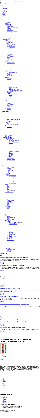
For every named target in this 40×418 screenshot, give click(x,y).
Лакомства (8, 22)
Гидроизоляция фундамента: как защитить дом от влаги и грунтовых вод (14, 257)
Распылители (11, 153)
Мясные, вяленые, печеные (11, 65)
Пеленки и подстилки (13, 225)
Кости (8, 187)
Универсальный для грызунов (12, 31)
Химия (10, 147)
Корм (5, 126)
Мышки (8, 49)
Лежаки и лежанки (10, 70)
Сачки (10, 144)
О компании (4, 11)
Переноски (9, 109)
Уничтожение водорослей (13, 146)
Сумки (8, 110)
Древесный (9, 79)
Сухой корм (7, 100)
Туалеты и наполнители (11, 37)
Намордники (9, 168)
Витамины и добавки (10, 62)
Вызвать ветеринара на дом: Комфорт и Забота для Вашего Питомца (13, 311)
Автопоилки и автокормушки (12, 72)
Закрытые (10, 95)
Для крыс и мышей (10, 26)
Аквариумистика (10, 139)
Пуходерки (11, 232)
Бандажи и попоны (12, 176)
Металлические (9, 75)
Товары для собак (5, 165)
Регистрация (4, 8)
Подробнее (2, 262)
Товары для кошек (5, 39)
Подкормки (9, 121)
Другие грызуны (10, 30)
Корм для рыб (7, 157)
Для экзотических (12, 132)
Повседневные (9, 59)
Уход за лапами (9, 237)
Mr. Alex (3, 336)
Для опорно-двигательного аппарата (13, 178)
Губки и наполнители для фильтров (15, 149)
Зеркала (8, 114)
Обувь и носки (7, 214)
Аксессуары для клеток (9, 112)
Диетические (9, 55)
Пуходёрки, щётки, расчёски (14, 89)
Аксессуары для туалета (13, 94)
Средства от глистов (12, 182)
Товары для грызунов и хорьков (8, 19)
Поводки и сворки (10, 170)
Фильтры (10, 155)
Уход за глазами (9, 235)
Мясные (8, 204)
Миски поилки (9, 36)
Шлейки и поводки (10, 42)
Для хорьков (9, 28)
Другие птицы (11, 133)
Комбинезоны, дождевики (11, 217)
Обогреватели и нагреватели (14, 151)
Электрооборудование (11, 148)
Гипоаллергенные (10, 54)
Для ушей (8, 179)
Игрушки (6, 23)
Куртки (8, 218)
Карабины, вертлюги (10, 167)
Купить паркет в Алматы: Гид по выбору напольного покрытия (12, 327)
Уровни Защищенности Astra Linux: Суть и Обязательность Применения (14, 273)
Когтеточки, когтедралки (11, 91)
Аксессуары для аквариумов (14, 140)
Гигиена (8, 82)
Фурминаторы (11, 233)
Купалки (8, 115)
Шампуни (8, 99)
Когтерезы (10, 228)
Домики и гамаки (10, 34)
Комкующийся (9, 80)
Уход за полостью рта (10, 238)
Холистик (8, 60)
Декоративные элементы (13, 142)
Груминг (8, 33)
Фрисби (8, 191)
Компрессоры (11, 150)
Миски (6, 71)
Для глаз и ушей (9, 45)
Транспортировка (8, 108)
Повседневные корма (8, 24)
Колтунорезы (11, 229)
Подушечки (9, 66)
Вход (3, 7)
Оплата (3, 14)
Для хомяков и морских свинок (12, 27)
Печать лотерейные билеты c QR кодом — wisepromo (10, 288)
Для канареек (11, 131)
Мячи (8, 50)
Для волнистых (11, 128)
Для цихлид (9, 164)
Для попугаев (9, 127)
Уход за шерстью (10, 98)
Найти (2, 5)
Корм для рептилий (8, 156)
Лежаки (8, 208)
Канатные (8, 185)
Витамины (8, 21)
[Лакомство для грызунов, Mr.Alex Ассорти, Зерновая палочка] (3, 353)
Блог (3, 12)
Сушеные (8, 67)
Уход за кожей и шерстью (11, 236)
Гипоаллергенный (10, 102)
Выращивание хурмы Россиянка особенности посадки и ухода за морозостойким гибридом (17, 280)
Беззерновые (9, 53)
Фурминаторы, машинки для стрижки (15, 90)
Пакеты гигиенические (13, 224)
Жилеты (8, 216)
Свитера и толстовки (10, 219)
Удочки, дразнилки (10, 51)
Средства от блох (12, 47)
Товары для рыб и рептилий (7, 137)
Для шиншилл (9, 29)
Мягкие (8, 188)
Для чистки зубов (10, 202)
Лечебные (8, 57)
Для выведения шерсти (11, 63)
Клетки (8, 35)
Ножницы (10, 88)
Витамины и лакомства (9, 20)
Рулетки (8, 171)
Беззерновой (9, 101)
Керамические (9, 74)
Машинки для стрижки (13, 230)
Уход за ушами (9, 239)
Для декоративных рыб (11, 160)
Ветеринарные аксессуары (11, 44)
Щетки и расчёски (12, 234)
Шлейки (8, 38)
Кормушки (11, 143)
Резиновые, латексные (11, 190)
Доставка (4, 13)
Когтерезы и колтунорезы (13, 87)
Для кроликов (9, 25)
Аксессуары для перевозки (11, 249)
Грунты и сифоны (12, 141)
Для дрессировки (10, 201)
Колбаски (8, 203)
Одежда (6, 215)
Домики (8, 69)
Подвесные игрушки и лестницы (12, 124)
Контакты (4, 15)
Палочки (8, 120)
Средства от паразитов (11, 46)
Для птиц (8, 130)
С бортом (10, 96)
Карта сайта (4, 402)
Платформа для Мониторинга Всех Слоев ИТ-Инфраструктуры (12, 265)
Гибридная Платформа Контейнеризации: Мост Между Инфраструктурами (14, 304)
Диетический (9, 103)
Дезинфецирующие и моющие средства (16, 222)
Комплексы (9, 92)
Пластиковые (9, 76)
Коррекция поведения (13, 84)
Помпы (10, 152)
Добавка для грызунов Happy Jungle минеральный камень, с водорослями (15, 388)
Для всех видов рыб (10, 158)
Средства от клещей (12, 183)
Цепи (8, 172)
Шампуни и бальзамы (10, 240)
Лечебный (8, 105)
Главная (3, 10)
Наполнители (7, 77)
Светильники (11, 154)
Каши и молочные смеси (9, 192)
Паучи (8, 58)
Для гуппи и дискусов (11, 159)
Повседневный (9, 106)
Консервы (6, 52)
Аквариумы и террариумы (9, 138)
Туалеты (8, 93)
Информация (4, 363)
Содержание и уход (8, 81)
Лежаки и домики (8, 68)
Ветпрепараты (7, 43)
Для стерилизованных (11, 56)
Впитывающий (9, 78)
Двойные (8, 73)
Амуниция (6, 40)
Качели (8, 123)
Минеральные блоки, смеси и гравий (13, 119)
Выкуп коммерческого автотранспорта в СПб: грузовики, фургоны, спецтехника (15, 319)
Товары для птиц (5, 111)
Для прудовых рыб (10, 162)
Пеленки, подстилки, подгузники (15, 85)
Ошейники (9, 41)
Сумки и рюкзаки (10, 251)
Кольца (8, 186)
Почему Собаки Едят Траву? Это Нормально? (9, 296)
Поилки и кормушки (8, 135)
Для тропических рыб (10, 163)
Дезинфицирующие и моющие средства (16, 83)
